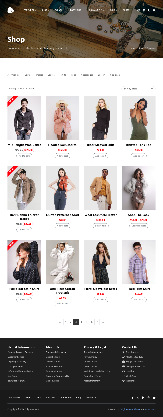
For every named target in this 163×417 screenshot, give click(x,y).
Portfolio (50, 398)
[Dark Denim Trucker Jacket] (24, 188)
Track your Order (15, 366)
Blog (78, 398)
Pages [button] (126, 10)
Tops (73, 75)
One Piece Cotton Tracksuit (62, 290)
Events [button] (59, 10)
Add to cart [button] (24, 156)
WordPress (150, 409)
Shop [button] (44, 10)
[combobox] (138, 88)
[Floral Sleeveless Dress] (100, 262)
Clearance (115, 75)
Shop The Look (138, 215)
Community (66, 398)
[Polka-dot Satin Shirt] (24, 262)
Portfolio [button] (75, 10)
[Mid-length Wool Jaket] (24, 118)
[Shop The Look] (139, 188)
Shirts (63, 75)
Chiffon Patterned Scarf (62, 215)
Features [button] (29, 10)
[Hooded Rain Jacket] (62, 118)
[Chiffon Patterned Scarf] (62, 188)
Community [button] (95, 10)
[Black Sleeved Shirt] (100, 118)
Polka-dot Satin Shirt (24, 289)
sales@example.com (135, 366)
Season (101, 75)
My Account (13, 398)
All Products (13, 75)
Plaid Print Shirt (139, 289)
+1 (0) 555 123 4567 (134, 357)
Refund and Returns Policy (20, 371)
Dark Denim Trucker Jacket (24, 217)
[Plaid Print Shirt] (139, 262)
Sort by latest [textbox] (130, 89)
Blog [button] (112, 10)
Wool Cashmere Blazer (101, 215)
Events (38, 398)
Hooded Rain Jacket (62, 145)
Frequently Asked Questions (20, 352)
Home (132, 48)
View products (139, 226)
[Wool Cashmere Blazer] (100, 188)
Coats (27, 75)
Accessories (87, 75)
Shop (141, 48)
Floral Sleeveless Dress (100, 289)
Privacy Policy (90, 357)
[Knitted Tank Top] (139, 118)
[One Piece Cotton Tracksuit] (62, 262)
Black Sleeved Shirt (100, 145)
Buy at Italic (100, 226)
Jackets (52, 75)
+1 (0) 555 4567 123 (134, 362)
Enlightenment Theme (130, 409)
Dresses (39, 75)
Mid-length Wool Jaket (24, 145)
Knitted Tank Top (138, 145)
